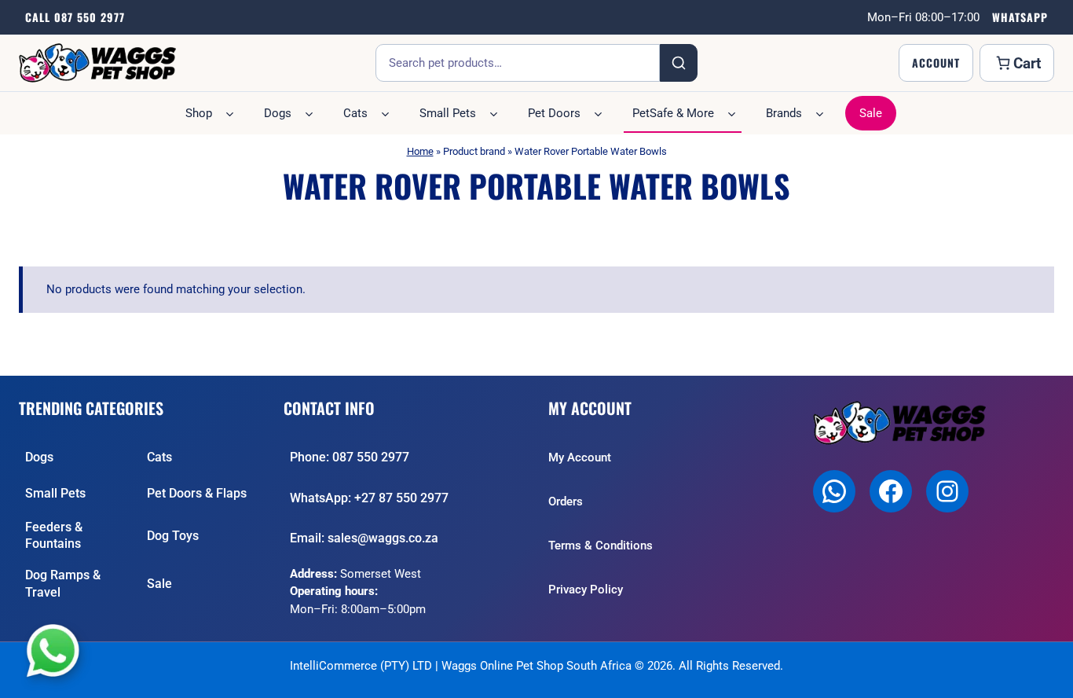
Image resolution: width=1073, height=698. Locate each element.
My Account (579, 457)
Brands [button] (784, 113)
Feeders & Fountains (53, 536)
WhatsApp (1020, 17)
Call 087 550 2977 (75, 17)
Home (420, 151)
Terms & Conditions (600, 545)
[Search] (679, 63)
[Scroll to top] (1047, 678)
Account (936, 62)
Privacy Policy (585, 589)
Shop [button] (198, 113)
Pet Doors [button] (554, 113)
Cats (159, 457)
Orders (565, 501)
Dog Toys (173, 535)
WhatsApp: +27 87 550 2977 (369, 497)
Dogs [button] (277, 113)
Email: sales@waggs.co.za (364, 538)
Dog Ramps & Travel (63, 584)
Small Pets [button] (447, 113)
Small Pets (55, 493)
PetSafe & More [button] (673, 113)
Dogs (39, 457)
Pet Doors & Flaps (197, 493)
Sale (870, 113)
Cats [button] (355, 113)
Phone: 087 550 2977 (349, 457)
